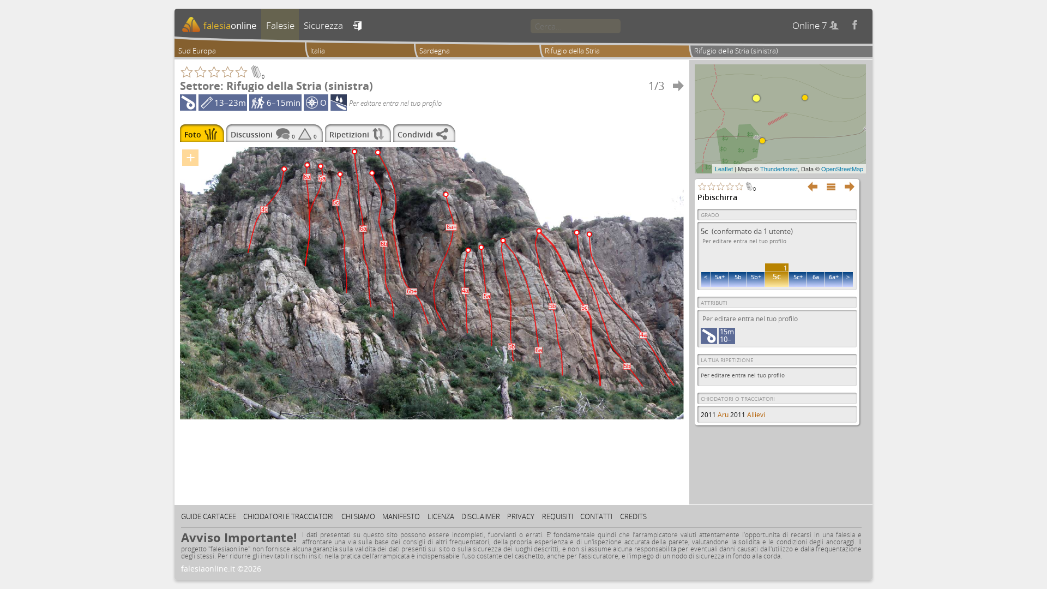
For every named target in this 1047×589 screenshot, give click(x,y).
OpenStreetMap (842, 168)
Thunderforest (779, 168)
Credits (633, 516)
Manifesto (401, 516)
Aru (723, 414)
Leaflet (724, 168)
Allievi (756, 414)
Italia (317, 51)
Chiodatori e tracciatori (288, 516)
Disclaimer (480, 516)
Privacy (520, 516)
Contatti (596, 516)
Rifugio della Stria (572, 51)
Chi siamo (358, 516)
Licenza (441, 516)
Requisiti (557, 516)
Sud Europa (197, 51)
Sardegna (434, 51)
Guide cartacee (208, 516)
